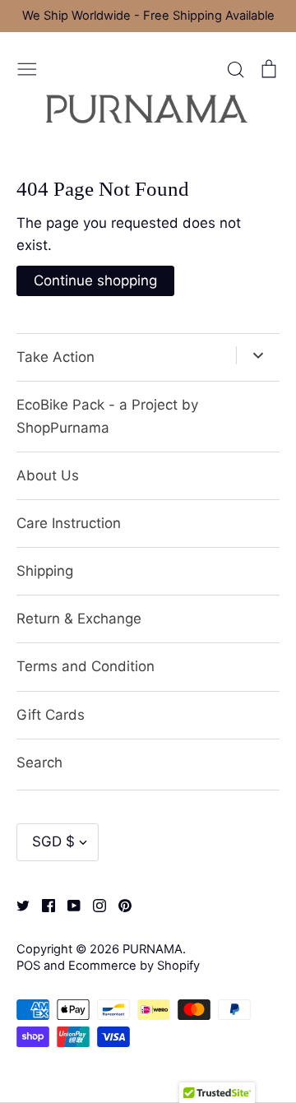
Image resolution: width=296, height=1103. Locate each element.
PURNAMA (153, 949)
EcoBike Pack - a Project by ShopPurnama (107, 415)
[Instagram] (93, 905)
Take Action (55, 357)
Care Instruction (68, 523)
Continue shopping (95, 280)
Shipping (44, 571)
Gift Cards (50, 715)
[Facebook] (42, 905)
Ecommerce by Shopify (134, 965)
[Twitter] (17, 905)
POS (28, 965)
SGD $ (53, 841)
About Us (47, 475)
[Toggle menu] (27, 67)
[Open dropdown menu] (258, 355)
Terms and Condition (85, 666)
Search (39, 762)
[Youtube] (68, 905)
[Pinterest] (119, 905)
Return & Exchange (78, 618)
